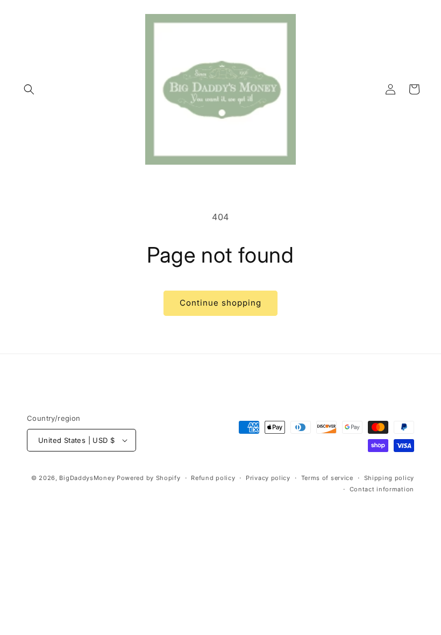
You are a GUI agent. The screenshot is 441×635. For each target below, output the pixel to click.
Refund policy (213, 478)
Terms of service (327, 478)
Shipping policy (389, 478)
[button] (29, 89)
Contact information (382, 489)
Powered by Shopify (149, 478)
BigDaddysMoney (87, 478)
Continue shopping (220, 303)
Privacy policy (268, 478)
